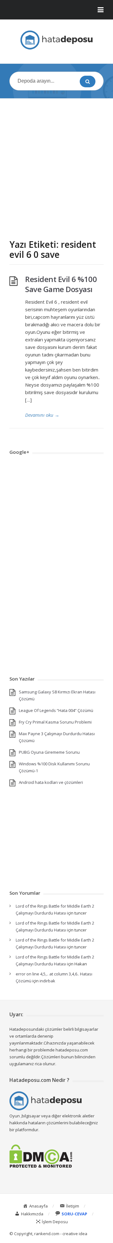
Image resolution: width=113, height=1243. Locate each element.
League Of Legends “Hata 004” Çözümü (56, 710)
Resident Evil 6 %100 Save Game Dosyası (61, 284)
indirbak (47, 981)
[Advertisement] (56, 162)
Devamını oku (42, 415)
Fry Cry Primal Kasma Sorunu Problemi (55, 722)
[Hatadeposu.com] (56, 40)
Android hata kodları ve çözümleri (51, 782)
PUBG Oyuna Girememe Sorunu (49, 752)
